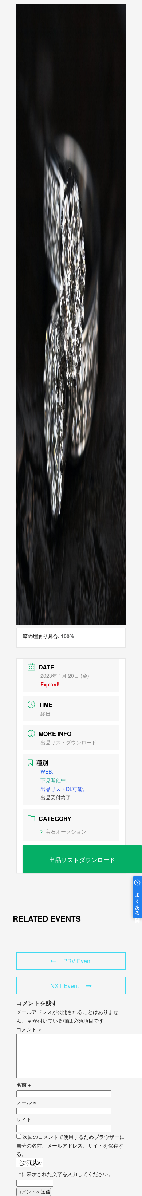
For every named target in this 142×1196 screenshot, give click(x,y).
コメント (28, 1029)
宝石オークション (66, 831)
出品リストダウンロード (68, 742)
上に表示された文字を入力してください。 (64, 1173)
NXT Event (64, 985)
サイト (24, 1119)
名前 (23, 1084)
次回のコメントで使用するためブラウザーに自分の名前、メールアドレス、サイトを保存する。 (70, 1145)
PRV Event (77, 961)
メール (26, 1102)
